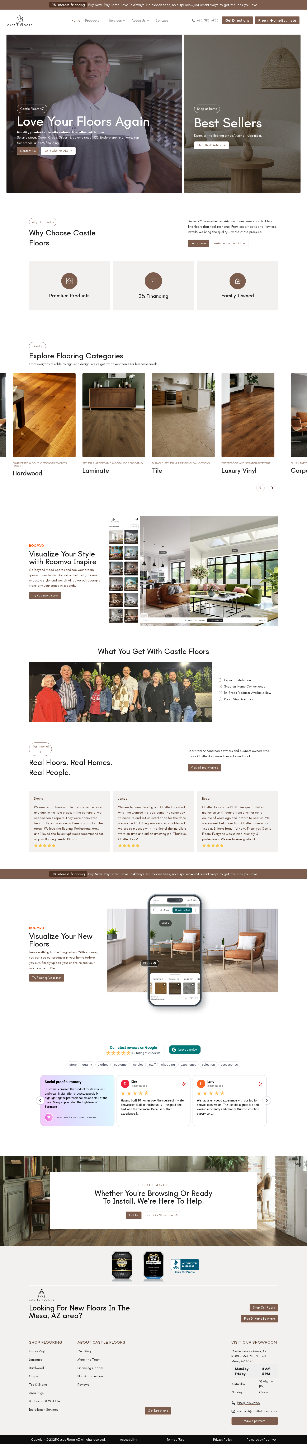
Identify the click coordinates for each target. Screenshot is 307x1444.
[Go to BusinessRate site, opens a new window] (122, 1266)
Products (92, 20)
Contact (161, 20)
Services (115, 20)
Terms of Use (175, 1439)
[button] (58, 151)
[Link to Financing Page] (153, 874)
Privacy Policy (222, 1439)
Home (75, 20)
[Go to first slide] (272, 488)
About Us (139, 20)
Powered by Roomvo (261, 1439)
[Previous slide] (260, 488)
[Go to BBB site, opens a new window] (185, 1266)
